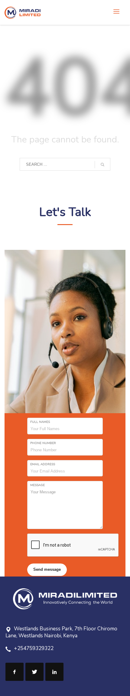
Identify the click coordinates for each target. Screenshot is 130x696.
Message (37, 485)
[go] (102, 164)
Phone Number (43, 443)
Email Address (42, 464)
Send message (47, 569)
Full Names (40, 422)
